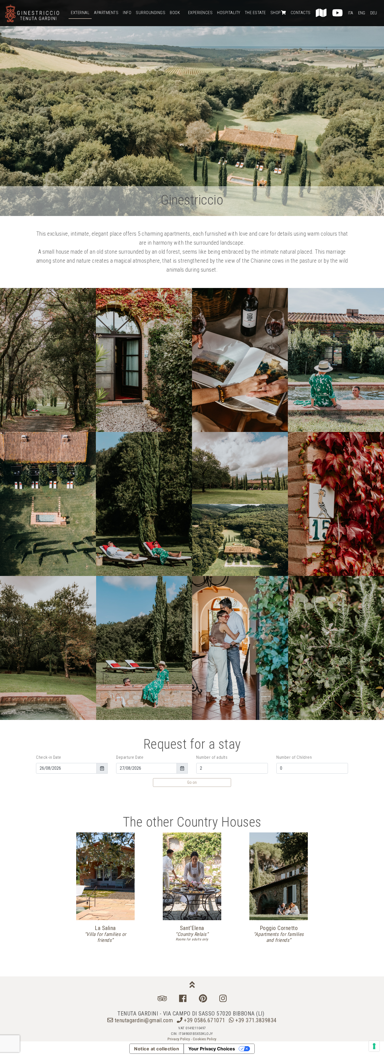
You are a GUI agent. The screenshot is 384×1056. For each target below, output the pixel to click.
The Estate (255, 12)
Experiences (200, 12)
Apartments (106, 12)
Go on (192, 782)
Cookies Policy (204, 1039)
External (80, 12)
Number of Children (294, 757)
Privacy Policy (179, 1039)
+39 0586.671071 (204, 1020)
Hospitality (228, 12)
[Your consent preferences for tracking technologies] (374, 1046)
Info (127, 12)
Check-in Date (48, 757)
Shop (275, 12)
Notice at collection (156, 1049)
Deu (373, 12)
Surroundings (150, 12)
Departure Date (129, 757)
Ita (350, 12)
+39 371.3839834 (255, 1020)
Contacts (301, 12)
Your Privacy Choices (211, 1049)
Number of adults (211, 757)
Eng (361, 12)
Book (175, 12)
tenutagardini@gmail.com (144, 1020)
